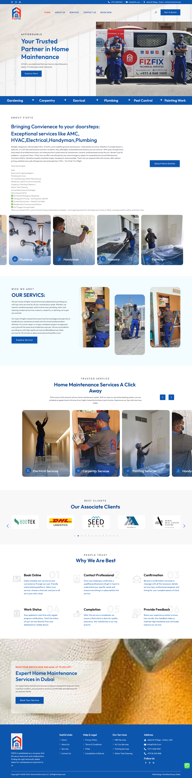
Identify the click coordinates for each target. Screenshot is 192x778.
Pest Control (153, 100)
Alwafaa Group (169, 774)
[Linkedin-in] (20, 2)
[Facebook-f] (12, 2)
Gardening (25, 100)
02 (169, 55)
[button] (162, 397)
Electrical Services (45, 471)
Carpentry (57, 100)
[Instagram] (16, 2)
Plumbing (122, 100)
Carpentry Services (96, 471)
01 (169, 53)
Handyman (115, 259)
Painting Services (144, 471)
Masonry (158, 259)
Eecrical (90, 100)
